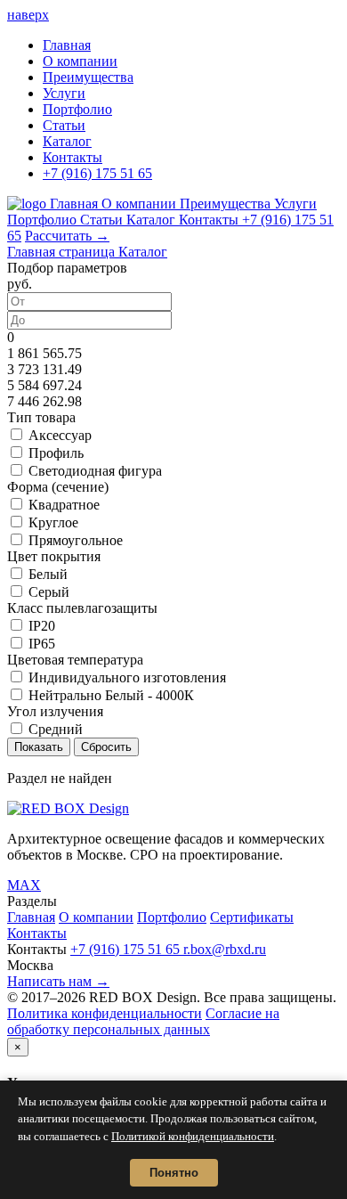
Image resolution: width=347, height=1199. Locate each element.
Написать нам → (58, 981)
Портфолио (77, 109)
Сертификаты (252, 917)
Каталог (67, 141)
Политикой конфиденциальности (192, 1136)
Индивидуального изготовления (127, 677)
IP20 (41, 625)
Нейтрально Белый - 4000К (111, 695)
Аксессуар (60, 435)
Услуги (64, 93)
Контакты (72, 157)
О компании (80, 61)
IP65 (41, 643)
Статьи (64, 125)
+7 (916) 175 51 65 (97, 173)
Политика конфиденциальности (104, 1013)
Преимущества (88, 77)
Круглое (53, 522)
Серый (48, 592)
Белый (48, 574)
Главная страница (62, 251)
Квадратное (64, 504)
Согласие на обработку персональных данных (143, 1021)
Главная (67, 45)
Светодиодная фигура (95, 470)
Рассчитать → (67, 235)
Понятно (173, 1172)
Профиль (56, 453)
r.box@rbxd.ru (224, 949)
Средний (55, 729)
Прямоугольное (75, 540)
